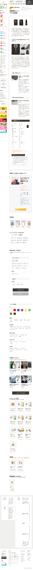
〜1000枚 (13, 284)
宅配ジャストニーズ (15, 273)
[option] (15, 181)
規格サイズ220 (27, 7)
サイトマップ (28, 560)
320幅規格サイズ (2, 72)
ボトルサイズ (1, 68)
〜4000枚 (17, 284)
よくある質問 (21, 3)
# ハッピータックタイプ (22, 341)
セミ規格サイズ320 (2, 58)
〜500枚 (25, 8)
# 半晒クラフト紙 (27, 328)
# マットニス (15, 336)
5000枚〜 (21, 284)
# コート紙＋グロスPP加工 (26, 326)
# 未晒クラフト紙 (21, 328)
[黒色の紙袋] (14, 313)
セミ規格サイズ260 (2, 60)
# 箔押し (20, 336)
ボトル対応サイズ (18, 242)
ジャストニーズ (13, 237)
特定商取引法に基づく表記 (29, 554)
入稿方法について (3, 83)
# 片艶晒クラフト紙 (12, 326)
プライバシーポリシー (29, 556)
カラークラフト (10, 563)
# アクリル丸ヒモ (22, 348)
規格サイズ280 (19, 240)
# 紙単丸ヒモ (11, 348)
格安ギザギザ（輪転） (3, 65)
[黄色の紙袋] (25, 310)
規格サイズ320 (25, 240)
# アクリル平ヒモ (12, 349)
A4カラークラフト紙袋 (16, 558)
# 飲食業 (11, 321)
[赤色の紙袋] (14, 310)
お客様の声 (19, 3)
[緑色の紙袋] (29, 310)
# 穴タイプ (11, 341)
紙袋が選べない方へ (3, 80)
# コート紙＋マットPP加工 (13, 328)
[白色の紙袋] (11, 310)
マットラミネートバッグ (16, 562)
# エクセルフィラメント (19, 349)
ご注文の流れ (16, 3)
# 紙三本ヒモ (17, 348)
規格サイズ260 (13, 240)
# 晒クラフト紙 (19, 326)
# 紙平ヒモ (11, 351)
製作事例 (22, 557)
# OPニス (11, 336)
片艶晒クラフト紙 (29, 8)
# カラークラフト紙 (12, 329)
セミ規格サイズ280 (2, 59)
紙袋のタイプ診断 (23, 560)
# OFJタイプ (16, 341)
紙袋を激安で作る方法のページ (17, 164)
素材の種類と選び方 (3, 87)
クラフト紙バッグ (16, 563)
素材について (14, 3)
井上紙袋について (24, 3)
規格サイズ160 (19, 237)
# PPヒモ (25, 349)
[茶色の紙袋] (11, 313)
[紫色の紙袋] (22, 310)
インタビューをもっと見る (20, 393)
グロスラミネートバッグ (16, 560)
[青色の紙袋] (18, 310)
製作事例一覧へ (3, 103)
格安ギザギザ (24, 242)
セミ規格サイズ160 (2, 63)
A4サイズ (12, 242)
